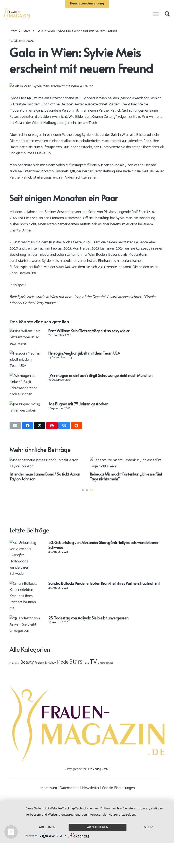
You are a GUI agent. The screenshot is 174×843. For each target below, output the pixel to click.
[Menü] (155, 14)
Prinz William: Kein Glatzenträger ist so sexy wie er (88, 330)
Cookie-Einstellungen (118, 788)
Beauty (27, 662)
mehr (148, 827)
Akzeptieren (97, 827)
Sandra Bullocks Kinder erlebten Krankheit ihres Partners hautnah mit (104, 583)
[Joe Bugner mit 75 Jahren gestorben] (25, 404)
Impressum (48, 788)
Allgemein (15, 663)
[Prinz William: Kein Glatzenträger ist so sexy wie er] (25, 331)
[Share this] (27, 425)
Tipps (86, 663)
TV (93, 662)
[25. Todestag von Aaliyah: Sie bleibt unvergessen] (25, 618)
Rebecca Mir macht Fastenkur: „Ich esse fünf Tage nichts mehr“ (126, 476)
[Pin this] (52, 425)
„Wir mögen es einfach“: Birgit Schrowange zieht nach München (100, 375)
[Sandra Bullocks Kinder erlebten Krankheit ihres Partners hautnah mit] (25, 583)
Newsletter (90, 788)
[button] (167, 14)
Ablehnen (47, 827)
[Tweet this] (39, 425)
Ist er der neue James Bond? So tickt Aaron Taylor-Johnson (45, 476)
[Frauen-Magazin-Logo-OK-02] (17, 14)
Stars (75, 662)
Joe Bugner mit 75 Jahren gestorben (78, 403)
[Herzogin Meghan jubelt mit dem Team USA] (25, 353)
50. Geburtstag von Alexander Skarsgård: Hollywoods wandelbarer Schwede (103, 545)
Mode (63, 662)
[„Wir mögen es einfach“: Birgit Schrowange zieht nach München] (25, 376)
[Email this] (15, 425)
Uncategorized (105, 663)
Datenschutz (69, 788)
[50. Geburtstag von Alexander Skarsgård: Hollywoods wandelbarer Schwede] (25, 543)
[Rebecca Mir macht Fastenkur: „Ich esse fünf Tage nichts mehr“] (127, 460)
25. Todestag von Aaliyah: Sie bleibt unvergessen (88, 617)
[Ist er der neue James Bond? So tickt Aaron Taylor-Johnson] (47, 460)
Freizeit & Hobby (45, 662)
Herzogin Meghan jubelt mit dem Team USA (84, 353)
